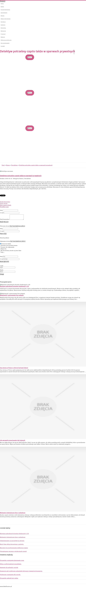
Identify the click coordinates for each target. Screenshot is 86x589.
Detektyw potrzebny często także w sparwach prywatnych (35, 165)
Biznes (8, 165)
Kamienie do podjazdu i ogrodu (9, 567)
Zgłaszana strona (5, 241)
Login (1, 266)
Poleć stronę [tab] (3, 203)
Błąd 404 (3, 249)
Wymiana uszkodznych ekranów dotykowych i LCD (14, 286)
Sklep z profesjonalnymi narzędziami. (10, 564)
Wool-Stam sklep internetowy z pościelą (12, 544)
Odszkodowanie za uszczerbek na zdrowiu (12, 541)
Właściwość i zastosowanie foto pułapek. (12, 295)
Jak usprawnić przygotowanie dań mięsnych (12, 440)
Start (3, 165)
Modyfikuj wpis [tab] (4, 207)
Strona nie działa (6, 244)
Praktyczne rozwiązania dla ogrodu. (10, 574)
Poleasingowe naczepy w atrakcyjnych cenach (13, 551)
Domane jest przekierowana (9, 245)
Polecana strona (4, 226)
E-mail (2, 213)
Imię (1, 210)
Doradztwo (14, 165)
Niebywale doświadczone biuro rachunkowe (12, 513)
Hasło (1, 270)
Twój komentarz (4, 219)
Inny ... (3, 252)
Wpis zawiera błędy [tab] (5, 205)
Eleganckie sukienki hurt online (9, 578)
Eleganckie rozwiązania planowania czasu (12, 560)
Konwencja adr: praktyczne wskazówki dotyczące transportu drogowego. (21, 571)
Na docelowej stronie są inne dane (11, 250)
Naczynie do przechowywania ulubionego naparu (14, 548)
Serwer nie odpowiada (7, 247)
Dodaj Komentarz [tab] (5, 202)
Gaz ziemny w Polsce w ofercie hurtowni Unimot (14, 368)
